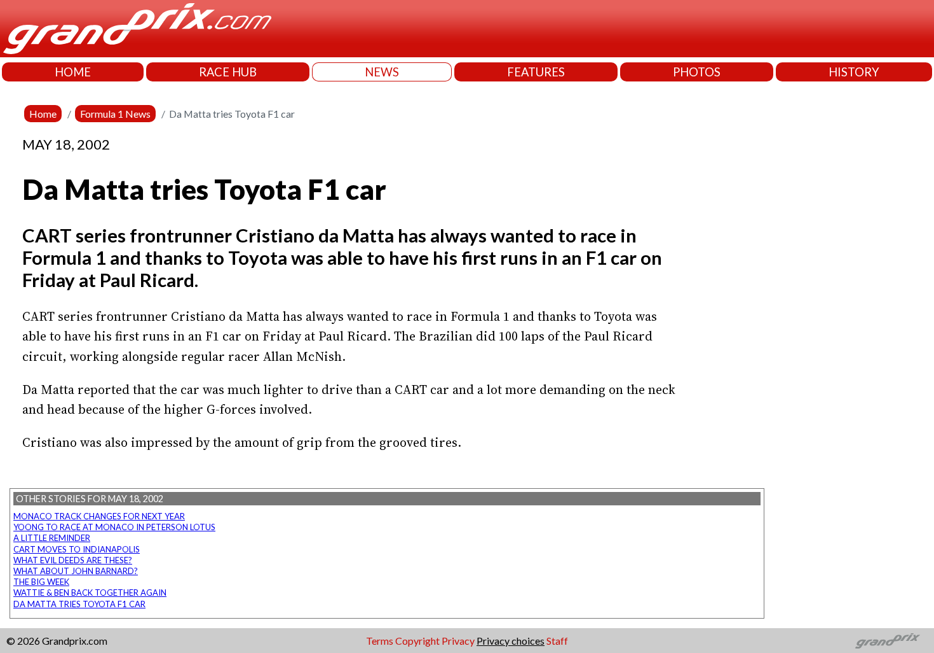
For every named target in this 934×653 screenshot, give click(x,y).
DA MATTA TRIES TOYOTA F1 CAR (79, 604)
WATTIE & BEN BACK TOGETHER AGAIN (89, 592)
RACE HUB (228, 72)
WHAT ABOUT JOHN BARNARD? (75, 571)
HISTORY (854, 72)
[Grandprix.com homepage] (888, 641)
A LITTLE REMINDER (51, 538)
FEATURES (536, 72)
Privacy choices (511, 641)
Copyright (417, 641)
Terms (379, 641)
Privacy (458, 641)
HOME (73, 72)
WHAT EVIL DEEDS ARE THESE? (72, 560)
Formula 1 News (115, 114)
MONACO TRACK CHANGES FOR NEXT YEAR (99, 516)
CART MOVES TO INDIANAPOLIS (76, 549)
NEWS (382, 72)
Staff (557, 641)
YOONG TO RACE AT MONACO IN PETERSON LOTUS (114, 527)
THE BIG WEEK (41, 582)
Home (43, 114)
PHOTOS (697, 72)
